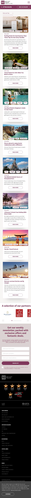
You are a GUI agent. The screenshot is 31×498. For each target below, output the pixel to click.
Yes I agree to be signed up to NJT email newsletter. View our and (16, 368)
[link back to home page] (15, 377)
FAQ (2, 451)
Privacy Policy (5, 471)
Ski (2, 431)
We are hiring (5, 467)
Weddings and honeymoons (8, 433)
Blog (3, 441)
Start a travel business (7, 469)
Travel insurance (6, 453)
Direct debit (5, 455)
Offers (3, 435)
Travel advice (5, 459)
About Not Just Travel (7, 465)
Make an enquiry (6, 419)
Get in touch (5, 412)
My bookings (5, 421)
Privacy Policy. (17, 368)
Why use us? (4, 414)
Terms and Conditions (8, 368)
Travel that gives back (7, 445)
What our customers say (8, 417)
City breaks (4, 429)
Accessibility (5, 473)
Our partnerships (6, 457)
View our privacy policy (16, 490)
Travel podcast (5, 443)
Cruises (3, 427)
